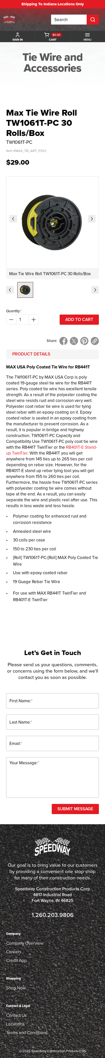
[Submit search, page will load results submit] (93, 19)
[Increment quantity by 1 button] (34, 320)
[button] (25, 290)
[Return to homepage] (9, 19)
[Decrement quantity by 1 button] (11, 320)
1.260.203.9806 (53, 915)
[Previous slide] (13, 219)
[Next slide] (92, 219)
